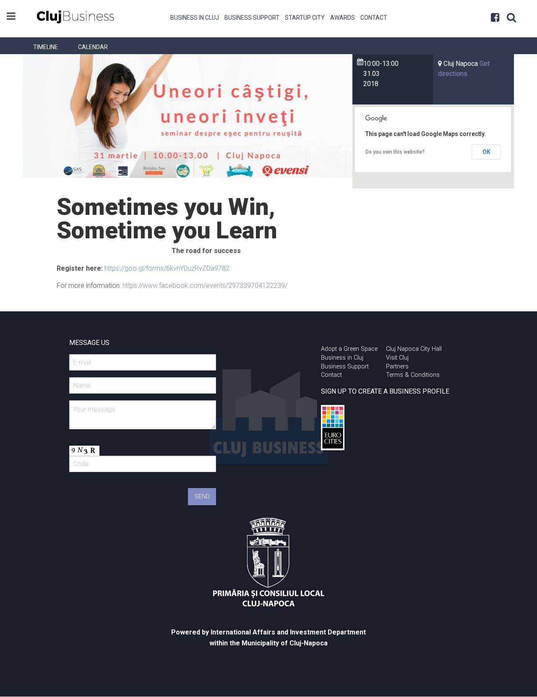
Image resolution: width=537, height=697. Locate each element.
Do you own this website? (395, 152)
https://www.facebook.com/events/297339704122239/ (205, 286)
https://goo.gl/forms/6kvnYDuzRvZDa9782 (166, 268)
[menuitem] (195, 16)
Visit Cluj (397, 357)
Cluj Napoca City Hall (414, 348)
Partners (397, 366)
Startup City (305, 17)
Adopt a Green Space (349, 348)
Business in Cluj (194, 17)
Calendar (93, 47)
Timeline (45, 47)
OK (486, 152)
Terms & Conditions (413, 375)
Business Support (251, 17)
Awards (342, 17)
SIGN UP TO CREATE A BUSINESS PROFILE (385, 391)
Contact (373, 17)
